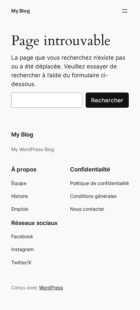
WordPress (51, 287)
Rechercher (107, 100)
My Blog (20, 11)
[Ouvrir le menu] (125, 11)
